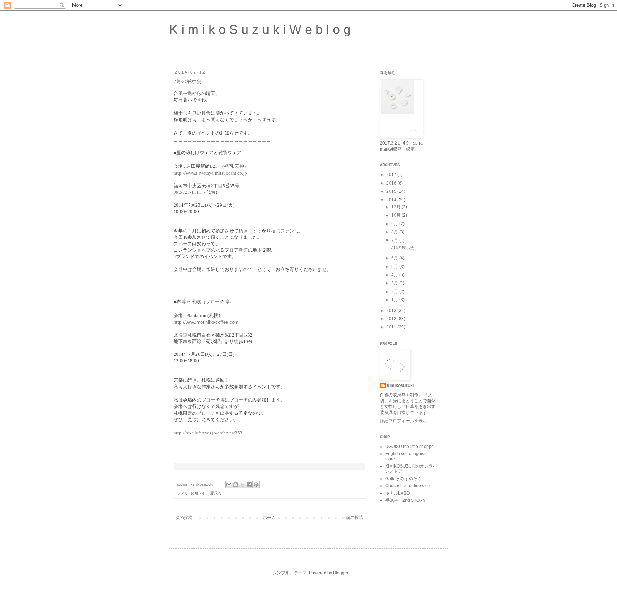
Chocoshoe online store (408, 485)
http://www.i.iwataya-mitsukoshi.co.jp (210, 173)
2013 (391, 310)
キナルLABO (397, 493)
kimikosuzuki (400, 385)
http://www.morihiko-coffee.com (206, 322)
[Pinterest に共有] (256, 484)
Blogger (340, 572)
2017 (391, 174)
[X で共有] (242, 484)
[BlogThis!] (235, 484)
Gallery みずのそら (403, 478)
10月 (396, 215)
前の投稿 (354, 517)
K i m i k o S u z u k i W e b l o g (260, 29)
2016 (391, 183)
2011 (391, 326)
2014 (391, 199)
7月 (395, 240)
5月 (395, 266)
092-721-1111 (187, 192)
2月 (395, 291)
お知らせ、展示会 (206, 493)
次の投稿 (183, 517)
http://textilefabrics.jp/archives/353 (208, 432)
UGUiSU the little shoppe (409, 446)
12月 (396, 207)
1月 (395, 299)
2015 (391, 191)
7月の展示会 (403, 247)
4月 (395, 274)
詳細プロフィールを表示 (403, 420)
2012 (391, 318)
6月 (395, 258)
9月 (395, 223)
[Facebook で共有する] (249, 484)
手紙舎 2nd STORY (405, 500)
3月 (395, 283)
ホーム (269, 517)
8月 (395, 232)
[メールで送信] (228, 484)
